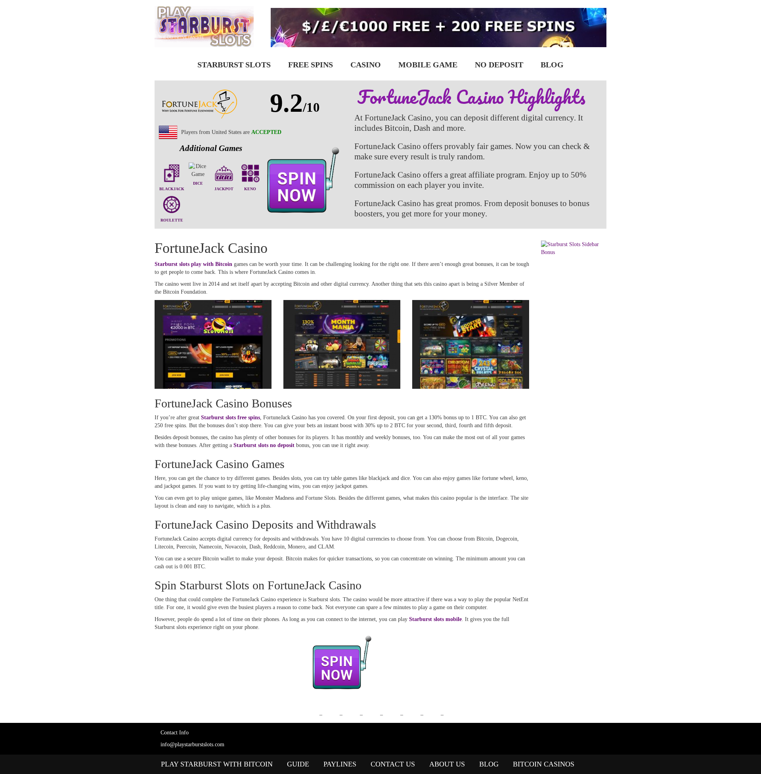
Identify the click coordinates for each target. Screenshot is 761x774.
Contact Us (393, 764)
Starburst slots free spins (230, 417)
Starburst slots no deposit (263, 445)
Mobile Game (427, 64)
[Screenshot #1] (213, 344)
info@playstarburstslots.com (192, 744)
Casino (365, 64)
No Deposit (499, 64)
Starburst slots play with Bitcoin (193, 264)
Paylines (339, 764)
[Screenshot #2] (341, 344)
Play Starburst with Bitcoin (217, 764)
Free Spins (310, 64)
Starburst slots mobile (435, 619)
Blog (552, 64)
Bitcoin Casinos (543, 764)
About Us (447, 764)
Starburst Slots (234, 64)
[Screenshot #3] (470, 344)
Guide (298, 764)
